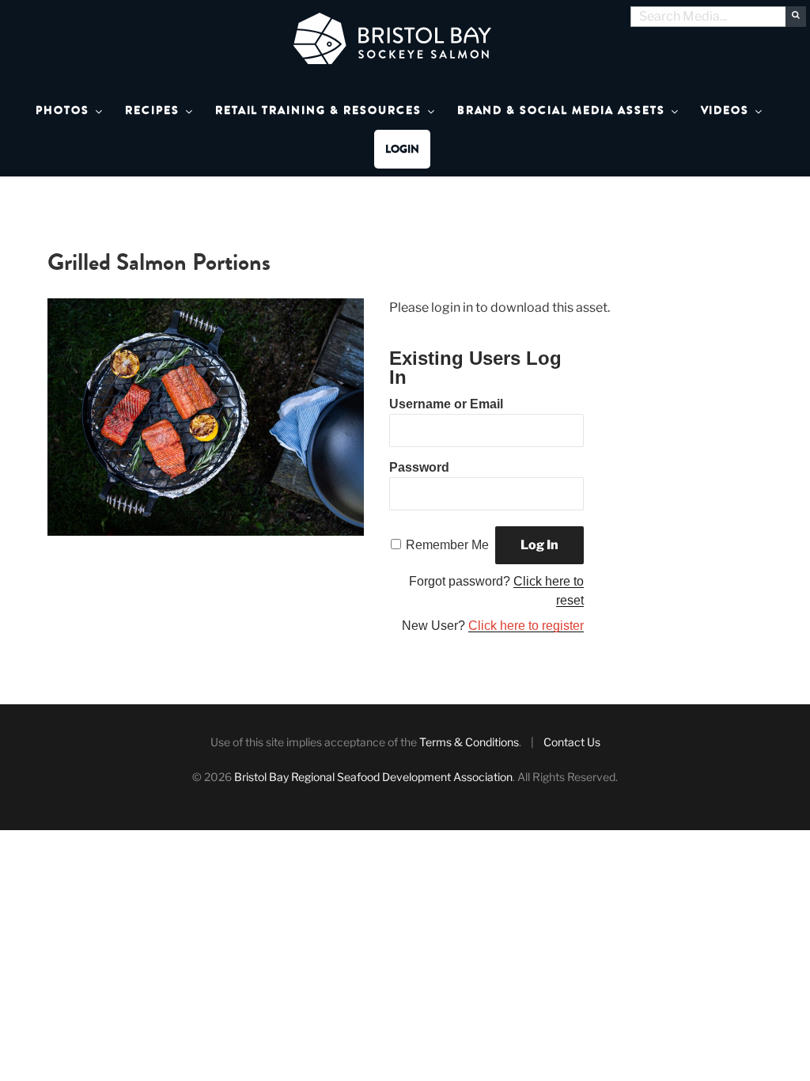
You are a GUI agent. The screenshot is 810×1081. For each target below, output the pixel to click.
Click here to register (526, 625)
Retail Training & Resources (318, 110)
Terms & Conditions (469, 742)
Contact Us (571, 742)
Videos (725, 110)
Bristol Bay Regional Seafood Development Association (373, 776)
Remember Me (447, 545)
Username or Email (446, 404)
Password (419, 467)
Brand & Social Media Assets (561, 110)
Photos (62, 110)
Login (402, 149)
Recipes (152, 110)
